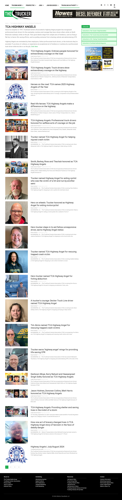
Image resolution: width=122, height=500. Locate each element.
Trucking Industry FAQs (73, 482)
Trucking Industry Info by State (75, 489)
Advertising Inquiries (41, 479)
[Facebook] (100, 5)
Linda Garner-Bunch (36, 56)
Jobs (40, 5)
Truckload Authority (69, 5)
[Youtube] (110, 5)
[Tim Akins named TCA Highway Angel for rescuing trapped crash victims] (16, 335)
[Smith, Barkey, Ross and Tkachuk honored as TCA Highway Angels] (16, 167)
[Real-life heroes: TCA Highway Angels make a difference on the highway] (16, 109)
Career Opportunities (105, 484)
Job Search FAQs (71, 479)
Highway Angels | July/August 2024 (47, 447)
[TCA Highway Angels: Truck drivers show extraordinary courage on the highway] (16, 73)
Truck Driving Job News (28, 23)
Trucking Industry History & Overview (76, 488)
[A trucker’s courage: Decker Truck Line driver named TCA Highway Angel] (16, 310)
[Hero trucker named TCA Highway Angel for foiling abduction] (16, 286)
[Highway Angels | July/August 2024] (16, 454)
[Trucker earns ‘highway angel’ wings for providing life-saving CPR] (16, 359)
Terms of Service (8, 484)
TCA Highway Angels (15, 23)
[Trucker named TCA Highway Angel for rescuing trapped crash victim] (16, 261)
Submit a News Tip (105, 486)
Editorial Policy (8, 486)
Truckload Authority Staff (37, 449)
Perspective (30, 5)
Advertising (39, 476)
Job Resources (52, 5)
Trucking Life (37, 23)
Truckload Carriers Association (12, 481)
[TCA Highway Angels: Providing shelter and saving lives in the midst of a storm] (16, 411)
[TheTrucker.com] (16, 14)
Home (7, 5)
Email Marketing (40, 486)
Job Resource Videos (73, 486)
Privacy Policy (7, 482)
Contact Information (105, 479)
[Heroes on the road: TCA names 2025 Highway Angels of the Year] (16, 92)
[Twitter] (107, 5)
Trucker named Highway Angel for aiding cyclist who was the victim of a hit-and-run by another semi (53, 181)
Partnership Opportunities (106, 482)
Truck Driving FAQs (72, 481)
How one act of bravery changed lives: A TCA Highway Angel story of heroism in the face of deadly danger (52, 425)
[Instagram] (104, 5)
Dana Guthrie (34, 89)
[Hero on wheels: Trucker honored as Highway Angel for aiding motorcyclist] (16, 212)
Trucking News (17, 5)
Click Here (34, 46)
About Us (6, 476)
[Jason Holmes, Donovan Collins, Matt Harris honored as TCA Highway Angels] (16, 393)
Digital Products (40, 481)
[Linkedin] (113, 5)
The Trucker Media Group (10, 479)
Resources (70, 476)
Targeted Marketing (41, 484)
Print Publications (40, 482)
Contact (102, 476)
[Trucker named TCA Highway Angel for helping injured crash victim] (16, 147)
